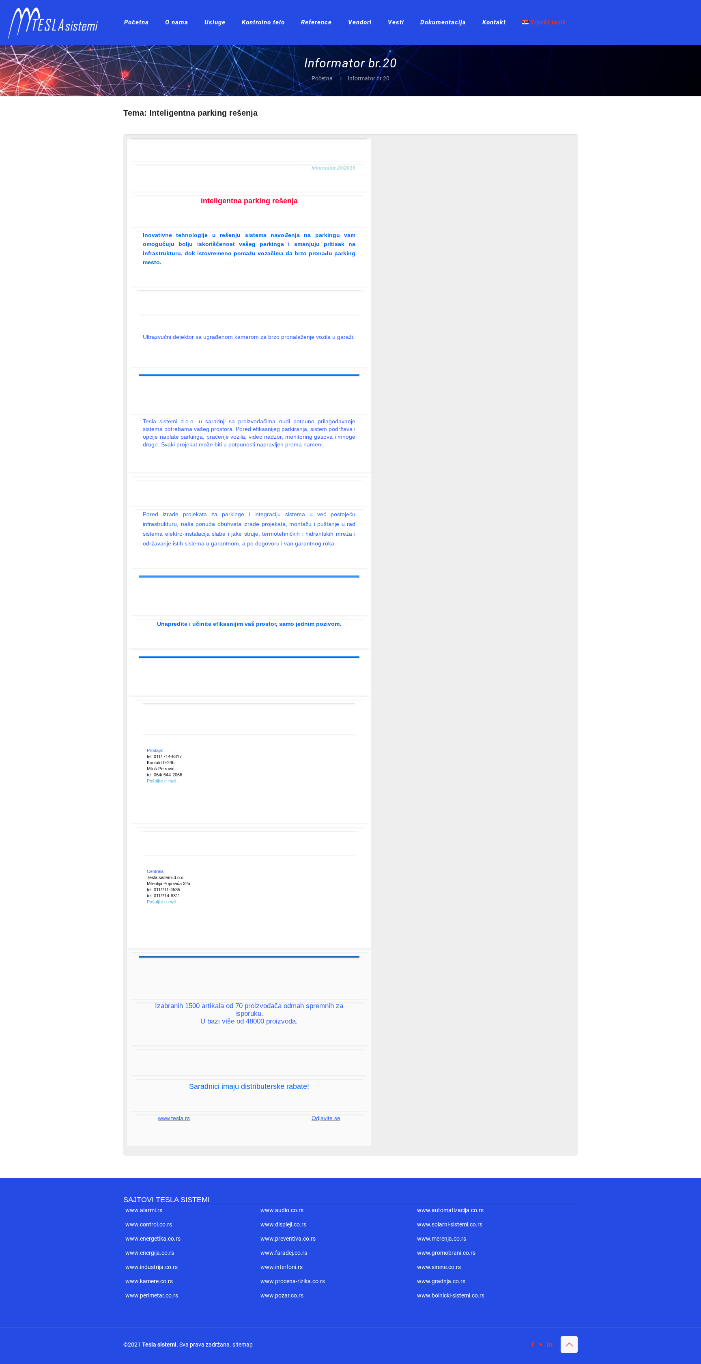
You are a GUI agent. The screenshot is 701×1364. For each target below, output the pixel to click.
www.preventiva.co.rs (288, 1238)
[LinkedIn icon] (549, 1344)
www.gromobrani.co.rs (446, 1253)
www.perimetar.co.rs (151, 1295)
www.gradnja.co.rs (441, 1281)
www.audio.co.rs (281, 1210)
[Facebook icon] (532, 1344)
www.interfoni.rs (281, 1267)
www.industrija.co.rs (151, 1267)
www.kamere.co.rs (149, 1281)
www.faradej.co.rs (283, 1253)
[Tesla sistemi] (56, 22)
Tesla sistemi (159, 1344)
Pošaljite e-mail (161, 780)
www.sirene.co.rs (439, 1267)
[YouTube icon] (541, 1344)
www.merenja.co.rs (441, 1238)
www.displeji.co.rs (283, 1224)
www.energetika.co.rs (153, 1238)
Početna (322, 78)
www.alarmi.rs (143, 1210)
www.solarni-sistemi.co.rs (449, 1224)
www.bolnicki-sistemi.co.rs (450, 1295)
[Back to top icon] (569, 1344)
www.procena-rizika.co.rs (292, 1281)
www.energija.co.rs (149, 1253)
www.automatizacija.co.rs (450, 1210)
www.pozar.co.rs (281, 1295)
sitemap (242, 1344)
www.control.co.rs (148, 1224)
